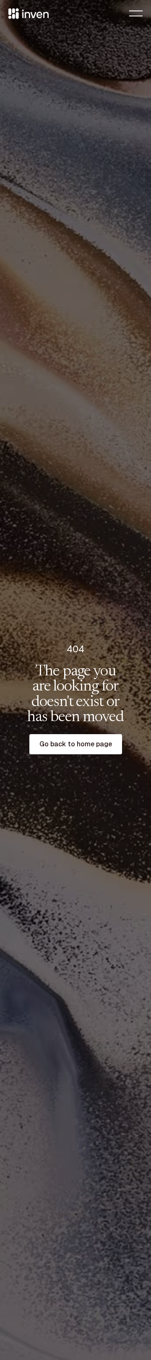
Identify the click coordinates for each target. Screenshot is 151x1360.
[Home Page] (28, 13)
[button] (136, 13)
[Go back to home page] (75, 744)
